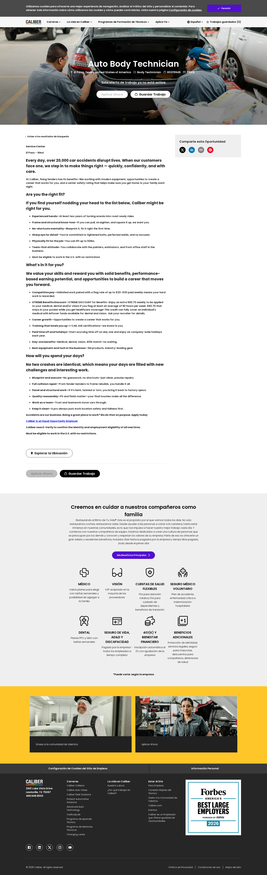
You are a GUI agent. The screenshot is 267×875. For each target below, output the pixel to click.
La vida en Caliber (78, 22)
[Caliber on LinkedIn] (39, 847)
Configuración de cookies (185, 10)
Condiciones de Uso (209, 867)
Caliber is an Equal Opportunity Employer (52, 421)
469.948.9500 (34, 796)
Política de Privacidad (181, 867)
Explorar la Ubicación (51, 453)
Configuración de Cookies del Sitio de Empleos (77, 768)
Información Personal (205, 768)
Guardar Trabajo (152, 94)
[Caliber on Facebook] (29, 847)
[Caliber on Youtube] (70, 847)
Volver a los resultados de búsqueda (48, 136)
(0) (225, 22)
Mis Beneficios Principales (131, 555)
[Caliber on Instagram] (60, 847)
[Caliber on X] (49, 847)
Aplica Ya (161, 22)
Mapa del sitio (233, 867)
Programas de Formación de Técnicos (122, 22)
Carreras (52, 22)
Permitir (226, 8)
